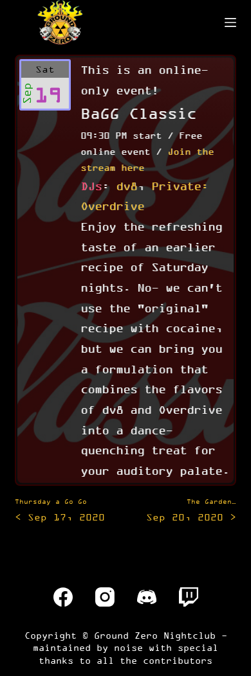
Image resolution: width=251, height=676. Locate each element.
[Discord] (146, 597)
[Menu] (230, 22)
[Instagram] (105, 597)
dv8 (126, 185)
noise (128, 647)
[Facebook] (63, 597)
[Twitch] (188, 597)
